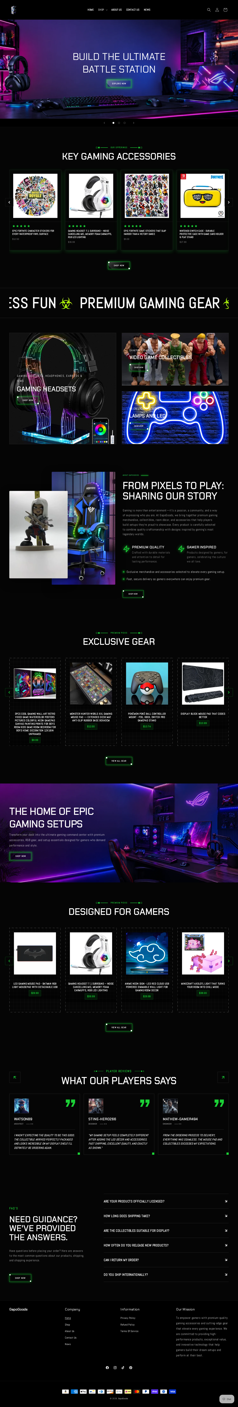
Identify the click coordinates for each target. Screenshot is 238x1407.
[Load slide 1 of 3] (113, 123)
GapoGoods (123, 1398)
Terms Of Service (129, 1331)
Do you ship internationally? (126, 1274)
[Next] (229, 202)
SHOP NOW (133, 594)
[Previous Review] (14, 1077)
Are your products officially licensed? (134, 1201)
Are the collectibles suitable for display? (136, 1230)
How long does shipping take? (127, 1216)
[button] (102, 10)
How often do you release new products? (136, 1245)
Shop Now (20, 856)
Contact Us (71, 1337)
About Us (69, 1331)
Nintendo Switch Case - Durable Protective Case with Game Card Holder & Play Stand (202, 234)
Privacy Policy (127, 1318)
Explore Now (119, 83)
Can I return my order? (121, 1260)
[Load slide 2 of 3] (119, 123)
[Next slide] (134, 123)
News (68, 1344)
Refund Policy (127, 1324)
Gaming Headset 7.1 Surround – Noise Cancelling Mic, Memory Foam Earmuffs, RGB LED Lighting (90, 234)
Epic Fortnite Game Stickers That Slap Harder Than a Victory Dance (145, 232)
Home (68, 1318)
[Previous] (9, 202)
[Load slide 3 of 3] (124, 123)
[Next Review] (223, 1077)
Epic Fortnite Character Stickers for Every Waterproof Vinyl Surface (33, 232)
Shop (67, 1324)
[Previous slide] (104, 123)
